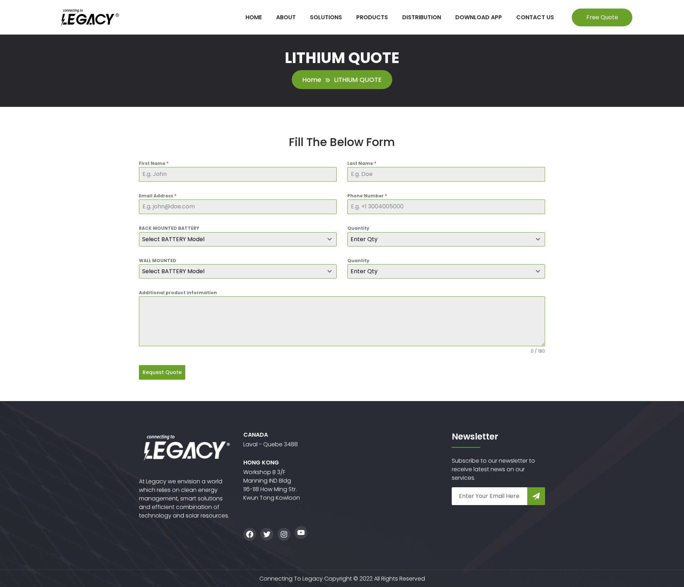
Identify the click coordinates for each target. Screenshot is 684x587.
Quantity (358, 228)
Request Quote (162, 372)
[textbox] (231, 239)
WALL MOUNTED (157, 261)
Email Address (157, 196)
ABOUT (286, 17)
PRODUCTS (372, 17)
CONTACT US (535, 17)
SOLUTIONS (326, 17)
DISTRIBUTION (421, 17)
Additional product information (178, 293)
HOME (253, 17)
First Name (154, 163)
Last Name (361, 163)
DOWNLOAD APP (478, 17)
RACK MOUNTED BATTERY (169, 228)
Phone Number (367, 196)
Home (311, 79)
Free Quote (602, 17)
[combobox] (238, 239)
